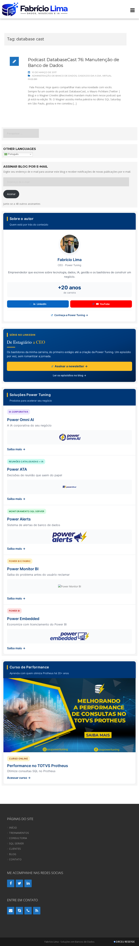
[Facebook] (10, 883)
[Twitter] (19, 883)
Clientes (15, 848)
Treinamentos (19, 833)
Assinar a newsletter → (71, 366)
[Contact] (10, 910)
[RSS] (36, 910)
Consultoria (18, 838)
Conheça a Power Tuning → (71, 315)
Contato (15, 859)
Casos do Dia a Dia (89, 75)
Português (13, 154)
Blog (12, 854)
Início (13, 827)
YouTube (105, 304)
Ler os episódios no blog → (69, 375)
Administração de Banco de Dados (54, 75)
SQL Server (16, 843)
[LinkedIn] (28, 883)
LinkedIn (41, 304)
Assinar (11, 194)
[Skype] (19, 910)
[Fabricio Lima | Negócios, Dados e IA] (35, 9)
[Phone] (28, 910)
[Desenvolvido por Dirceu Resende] (124, 942)
